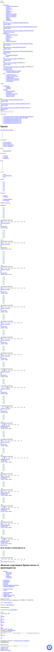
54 (3, 189)
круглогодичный (7, 175)
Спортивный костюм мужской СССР (12, 120)
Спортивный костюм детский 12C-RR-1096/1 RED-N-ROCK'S (18, 116)
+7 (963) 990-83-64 (9, 604)
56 (3, 190)
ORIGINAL (6, 158)
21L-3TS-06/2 (4, 561)
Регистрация (7, 650)
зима (4, 174)
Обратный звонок (5, 607)
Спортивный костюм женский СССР (12, 119)
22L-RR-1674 (4, 247)
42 (3, 181)
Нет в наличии (18, 44)
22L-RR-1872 (4, 226)
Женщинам (9, 572)
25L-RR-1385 (4, 358)
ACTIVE (5, 155)
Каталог (5, 571)
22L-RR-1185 (4, 326)
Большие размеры (7, 199)
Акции (5, 590)
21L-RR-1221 (4, 460)
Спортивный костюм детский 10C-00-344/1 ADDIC (15, 117)
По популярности (7, 143)
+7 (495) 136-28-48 (7, 602)
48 (3, 185)
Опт (4, 73)
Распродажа (9, 577)
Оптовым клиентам (8, 588)
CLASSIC (5, 157)
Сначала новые (7, 142)
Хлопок (5, 195)
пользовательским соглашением (21, 640)
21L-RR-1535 (4, 478)
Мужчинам (9, 573)
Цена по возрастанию (8, 144)
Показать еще (4, 545)
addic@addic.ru (13, 609)
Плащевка (5, 196)
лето (4, 177)
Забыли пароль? (4, 648)
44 (3, 183)
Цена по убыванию (8, 146)
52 (3, 188)
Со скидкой (6, 200)
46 (3, 184)
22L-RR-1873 (4, 291)
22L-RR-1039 (4, 375)
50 (3, 186)
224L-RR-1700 (4, 427)
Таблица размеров (10, 91)
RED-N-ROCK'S (7, 151)
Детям (7, 575)
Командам (8, 576)
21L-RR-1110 (4, 510)
